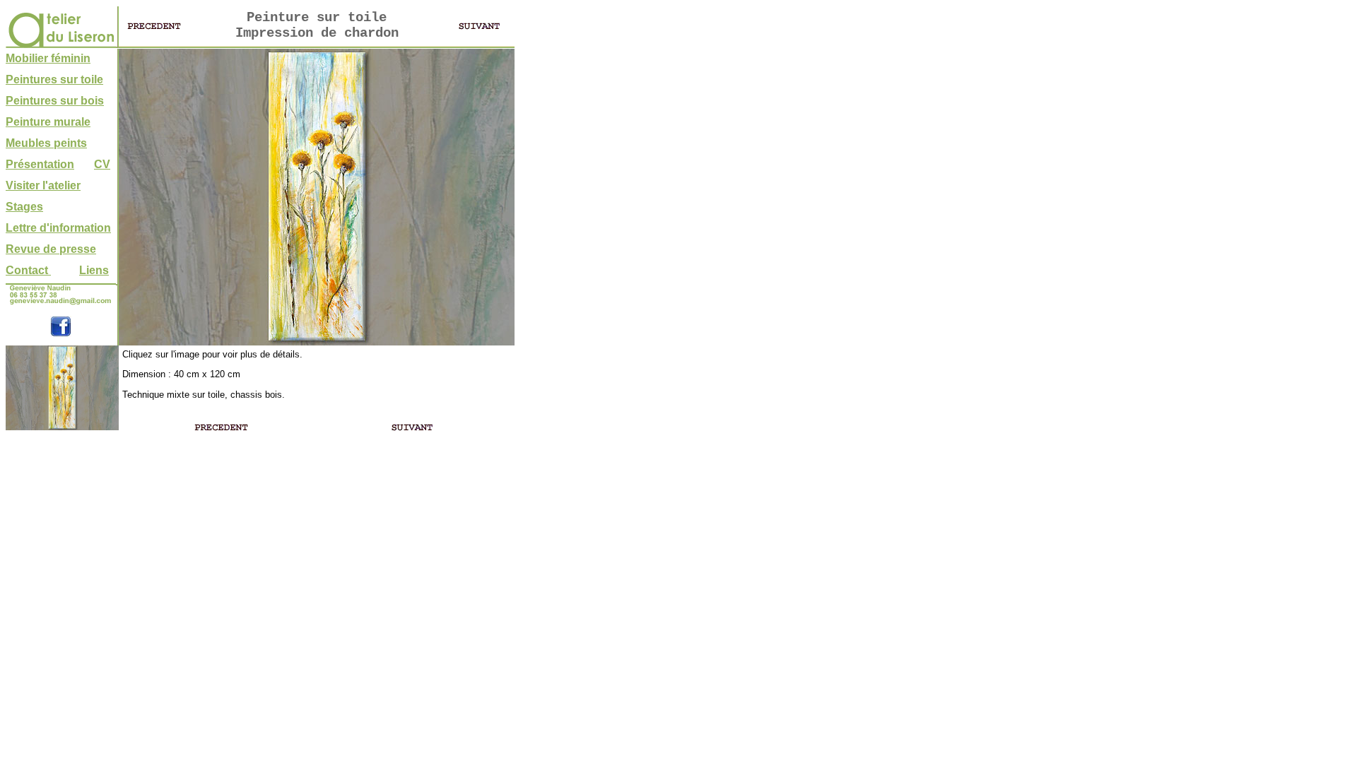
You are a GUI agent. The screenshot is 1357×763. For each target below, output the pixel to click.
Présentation (40, 164)
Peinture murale (48, 122)
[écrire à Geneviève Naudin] (61, 303)
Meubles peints (46, 143)
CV (102, 164)
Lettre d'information (58, 228)
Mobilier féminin (48, 58)
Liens (94, 270)
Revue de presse (51, 249)
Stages (24, 207)
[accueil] (61, 44)
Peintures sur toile (54, 79)
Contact (28, 270)
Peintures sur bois (55, 101)
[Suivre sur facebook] (60, 333)
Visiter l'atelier (43, 185)
